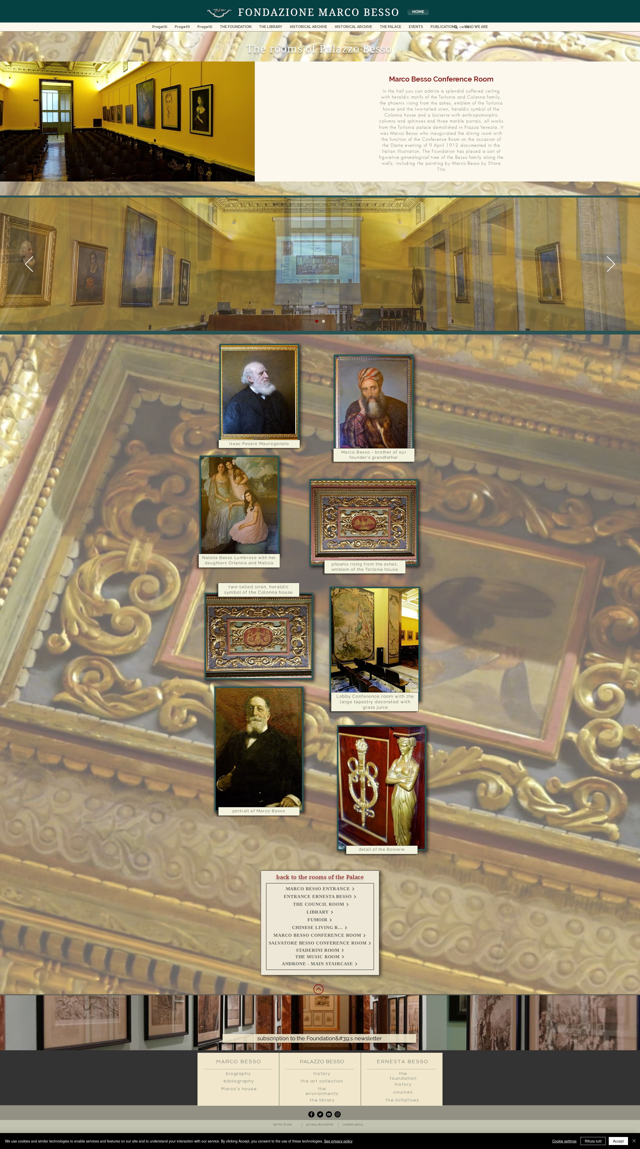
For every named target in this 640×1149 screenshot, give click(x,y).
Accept (618, 1141)
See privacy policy (338, 1141)
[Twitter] (320, 1114)
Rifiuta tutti (593, 1141)
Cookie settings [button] (564, 1141)
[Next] (611, 264)
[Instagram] (337, 1114)
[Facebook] (311, 1114)
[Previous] (29, 264)
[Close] (634, 1141)
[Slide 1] (316, 321)
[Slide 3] (323, 321)
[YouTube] (329, 1114)
